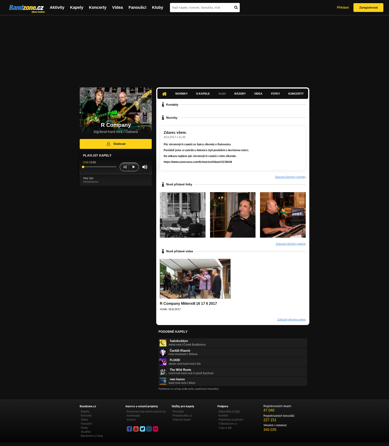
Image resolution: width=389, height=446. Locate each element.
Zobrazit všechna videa (291, 319)
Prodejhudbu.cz (182, 415)
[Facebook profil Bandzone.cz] (129, 429)
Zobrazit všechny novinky (290, 177)
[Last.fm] (155, 429)
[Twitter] (142, 429)
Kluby (157, 7)
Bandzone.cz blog (92, 435)
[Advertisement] (194, 49)
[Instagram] (149, 429)
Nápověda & (229, 411)
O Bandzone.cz (228, 423)
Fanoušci (137, 7)
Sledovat (119, 144)
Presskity (178, 411)
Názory (240, 93)
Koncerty (97, 7)
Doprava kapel (182, 419)
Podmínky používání (231, 419)
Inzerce (131, 419)
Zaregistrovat (368, 7)
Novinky (181, 93)
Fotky (275, 93)
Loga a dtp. (225, 427)
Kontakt (223, 415)
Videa (117, 7)
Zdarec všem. (175, 132)
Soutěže (86, 431)
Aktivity (57, 7)
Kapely (76, 7)
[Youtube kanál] (136, 429)
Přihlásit (343, 7)
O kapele (203, 93)
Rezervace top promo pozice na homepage (146, 413)
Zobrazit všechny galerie (291, 244)
